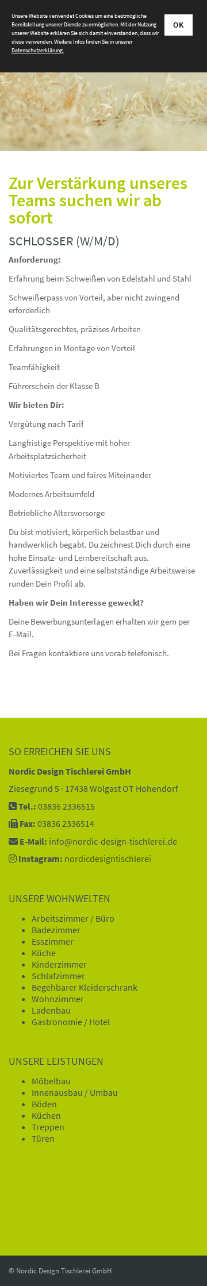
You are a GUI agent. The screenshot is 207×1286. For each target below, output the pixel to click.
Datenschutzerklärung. (38, 50)
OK (178, 25)
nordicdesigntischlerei (107, 858)
